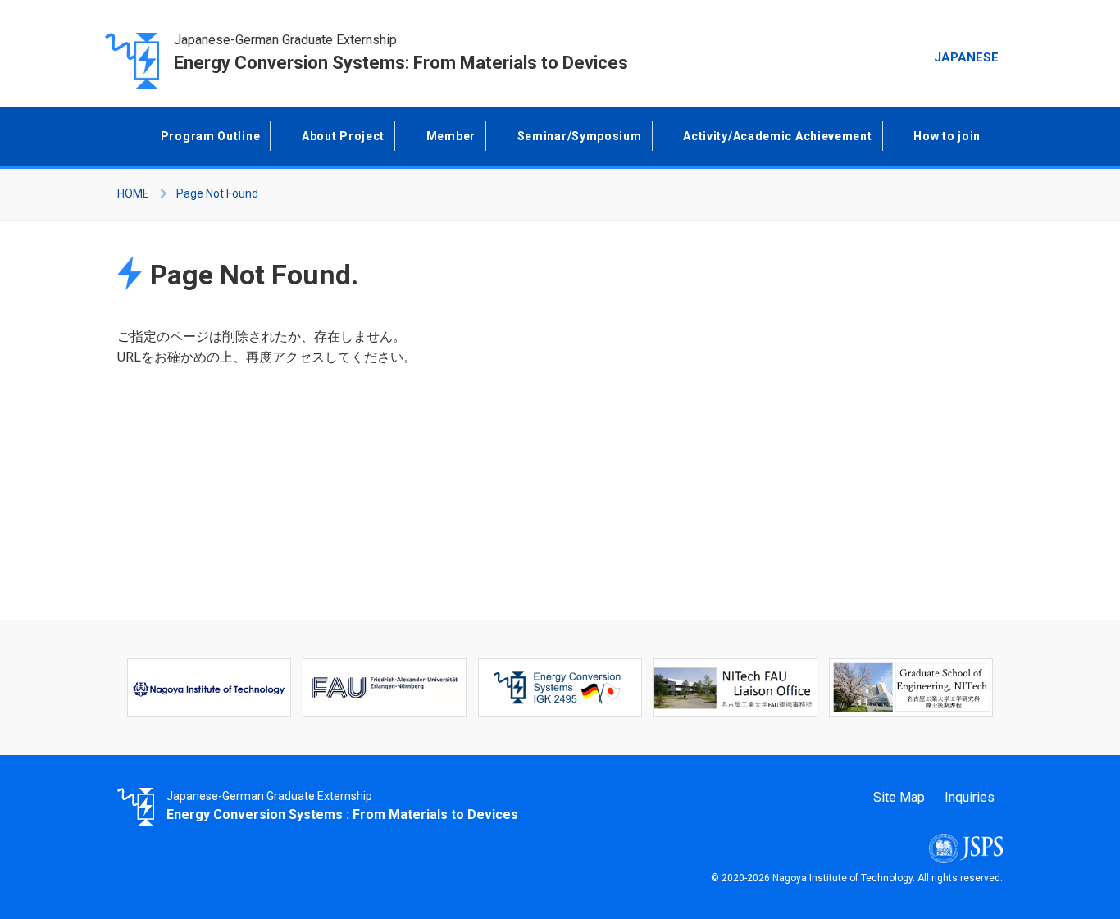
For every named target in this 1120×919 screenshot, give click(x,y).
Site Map (899, 797)
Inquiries (970, 797)
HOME (133, 193)
